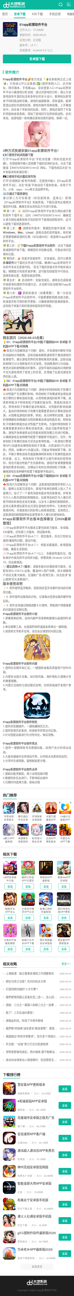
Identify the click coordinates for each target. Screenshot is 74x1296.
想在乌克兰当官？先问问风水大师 (26, 981)
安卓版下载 (37, 59)
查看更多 (37, 1266)
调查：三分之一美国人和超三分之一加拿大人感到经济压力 (32, 1005)
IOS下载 (37, 14)
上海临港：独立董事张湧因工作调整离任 (30, 973)
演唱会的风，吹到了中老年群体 (24, 1020)
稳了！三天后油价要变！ (20, 1012)
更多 (64, 964)
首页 (5, 14)
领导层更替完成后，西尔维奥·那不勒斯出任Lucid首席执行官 (32, 1052)
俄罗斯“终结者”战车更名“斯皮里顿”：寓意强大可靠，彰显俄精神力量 (32, 1028)
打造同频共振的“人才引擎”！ (22, 989)
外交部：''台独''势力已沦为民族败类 (27, 1044)
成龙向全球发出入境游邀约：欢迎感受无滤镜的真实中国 (32, 1060)
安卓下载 (19, 14)
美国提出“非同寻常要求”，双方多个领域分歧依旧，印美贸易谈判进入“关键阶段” (32, 1036)
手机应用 (55, 14)
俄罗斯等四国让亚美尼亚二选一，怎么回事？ (32, 997)
